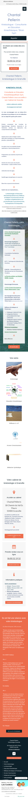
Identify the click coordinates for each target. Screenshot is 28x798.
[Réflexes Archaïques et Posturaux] (14, 413)
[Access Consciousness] (14, 435)
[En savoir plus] (14, 391)
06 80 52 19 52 (14, 61)
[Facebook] (14, 753)
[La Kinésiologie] (14, 369)
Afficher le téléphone (8, 1)
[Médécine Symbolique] (14, 457)
